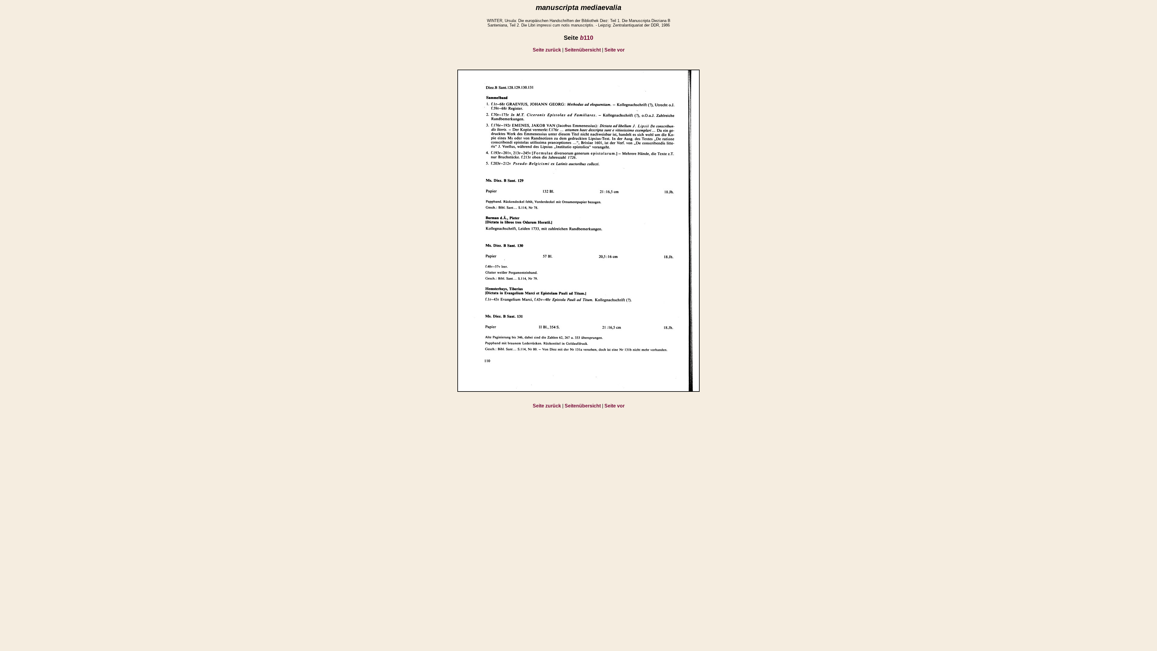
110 (586, 37)
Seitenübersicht (583, 49)
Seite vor (614, 49)
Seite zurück (547, 49)
